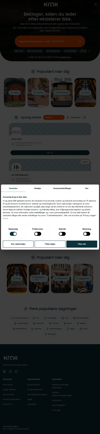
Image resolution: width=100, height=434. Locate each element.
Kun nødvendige (18, 244)
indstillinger (39, 212)
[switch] (37, 234)
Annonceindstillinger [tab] (62, 188)
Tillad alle (82, 244)
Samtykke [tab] (13, 188)
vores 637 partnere (16, 201)
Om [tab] (86, 188)
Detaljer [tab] (37, 188)
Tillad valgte (50, 244)
